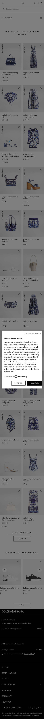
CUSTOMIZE (18, 383)
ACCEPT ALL (34, 383)
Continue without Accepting (33, 333)
